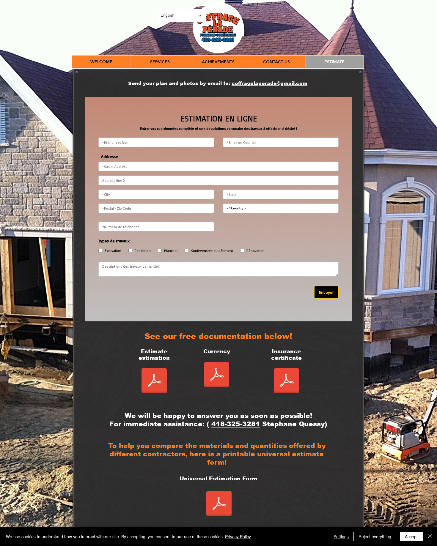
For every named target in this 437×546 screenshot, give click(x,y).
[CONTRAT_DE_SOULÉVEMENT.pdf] (154, 381)
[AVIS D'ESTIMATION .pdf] (216, 375)
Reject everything (375, 536)
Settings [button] (341, 536)
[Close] (429, 536)
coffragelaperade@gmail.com (269, 83)
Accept (411, 536)
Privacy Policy (238, 536)
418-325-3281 (235, 424)
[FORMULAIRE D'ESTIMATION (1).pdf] (219, 504)
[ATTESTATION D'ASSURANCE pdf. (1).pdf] (286, 381)
